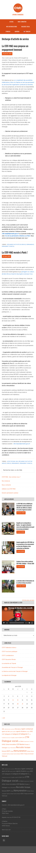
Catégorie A (8, 734)
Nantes (22, 744)
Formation (31, 741)
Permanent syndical (8, 246)
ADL (3, 729)
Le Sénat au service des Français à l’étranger (15, 671)
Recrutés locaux (23, 747)
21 (22, 704)
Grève (7, 744)
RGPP (8, 751)
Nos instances (6, 481)
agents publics (13, 731)
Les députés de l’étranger (9, 675)
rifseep (11, 751)
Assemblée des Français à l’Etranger (12, 667)
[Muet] (29, 623)
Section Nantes (17, 753)
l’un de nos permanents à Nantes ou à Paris (17, 236)
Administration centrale (9, 729)
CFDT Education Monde (9, 659)
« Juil (3, 718)
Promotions (13, 747)
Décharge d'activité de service (16, 244)
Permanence (30, 244)
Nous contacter (6, 485)
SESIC (22, 753)
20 (18, 704)
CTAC (23, 737)
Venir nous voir (6, 829)
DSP (19, 741)
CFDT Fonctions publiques (9, 651)
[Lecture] (4, 623)
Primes (8, 747)
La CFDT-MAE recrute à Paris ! (15, 252)
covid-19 (17, 737)
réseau (28, 751)
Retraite (4, 751)
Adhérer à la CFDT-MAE (9, 489)
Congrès (12, 737)
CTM (27, 737)
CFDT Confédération (8, 655)
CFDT (18, 8)
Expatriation (26, 741)
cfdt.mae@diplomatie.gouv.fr (21, 443)
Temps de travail (28, 753)
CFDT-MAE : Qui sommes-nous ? (11, 477)
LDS (17, 744)
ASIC (31, 731)
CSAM (20, 737)
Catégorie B (16, 734)
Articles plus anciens (28, 600)
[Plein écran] (32, 623)
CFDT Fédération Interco (9, 647)
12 (13, 700)
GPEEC (4, 744)
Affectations (11, 461)
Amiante (28, 731)
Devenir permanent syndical (10, 493)
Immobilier (13, 744)
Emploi (9, 463)
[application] (18, 615)
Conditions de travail (6, 737)
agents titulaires (21, 731)
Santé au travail (10, 753)
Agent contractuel (27, 729)
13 (17, 700)
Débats (22, 741)
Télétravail (4, 756)
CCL (30, 734)
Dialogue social (10, 741)
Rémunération (20, 751)
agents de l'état (6, 731)
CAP (3, 734)
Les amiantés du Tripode (9, 663)
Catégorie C (24, 734)
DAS (17, 461)
